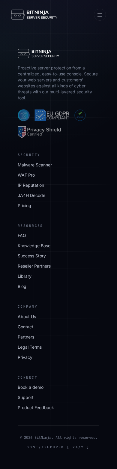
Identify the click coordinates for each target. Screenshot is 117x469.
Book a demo (31, 387)
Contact (25, 326)
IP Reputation (31, 185)
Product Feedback (36, 407)
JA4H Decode (31, 195)
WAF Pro (26, 174)
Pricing (24, 205)
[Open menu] (100, 15)
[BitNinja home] (34, 15)
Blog (22, 286)
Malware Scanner (35, 164)
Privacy (25, 357)
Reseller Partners (34, 265)
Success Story (32, 255)
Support (26, 397)
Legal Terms (30, 347)
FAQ (22, 235)
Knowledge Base (34, 245)
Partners (26, 336)
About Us (27, 316)
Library (25, 276)
